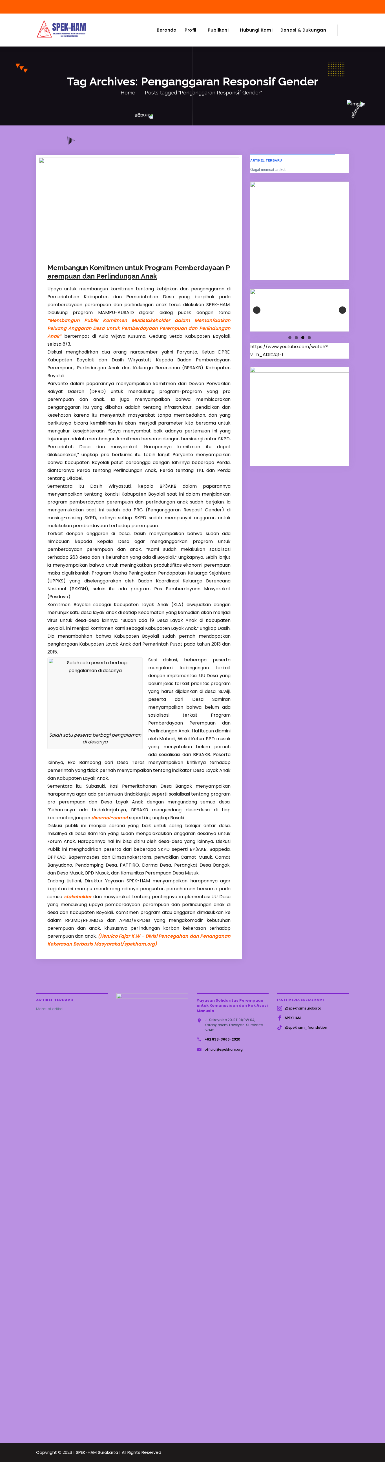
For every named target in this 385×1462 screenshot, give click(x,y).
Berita (146, 251)
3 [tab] (302, 337)
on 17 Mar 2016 (78, 251)
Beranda (167, 30)
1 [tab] (289, 337)
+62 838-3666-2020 (222, 1039)
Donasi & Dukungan (303, 30)
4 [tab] (309, 337)
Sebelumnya (256, 310)
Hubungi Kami (256, 30)
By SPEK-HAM (116, 251)
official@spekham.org (224, 1049)
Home (128, 93)
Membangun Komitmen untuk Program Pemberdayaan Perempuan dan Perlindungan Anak (138, 272)
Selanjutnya (342, 310)
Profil (190, 30)
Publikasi (218, 30)
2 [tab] (296, 337)
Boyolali (161, 251)
